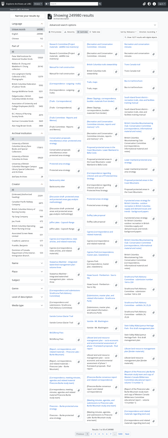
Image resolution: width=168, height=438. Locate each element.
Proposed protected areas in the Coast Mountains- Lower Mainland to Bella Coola (103, 150)
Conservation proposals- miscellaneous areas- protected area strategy (65, 141)
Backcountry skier (57, 180)
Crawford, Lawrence (27, 241)
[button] (144, 3)
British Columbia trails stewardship (102, 64)
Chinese (27, 39)
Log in (161, 4)
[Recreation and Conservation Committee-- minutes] (100, 45)
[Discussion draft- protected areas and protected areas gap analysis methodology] (64, 199)
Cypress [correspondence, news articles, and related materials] (63, 240)
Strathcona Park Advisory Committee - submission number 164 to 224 (138, 279)
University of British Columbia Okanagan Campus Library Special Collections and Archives (27, 168)
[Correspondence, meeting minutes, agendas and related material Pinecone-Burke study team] (65, 380)
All (13, 51)
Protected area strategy (60, 164)
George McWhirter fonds (27, 92)
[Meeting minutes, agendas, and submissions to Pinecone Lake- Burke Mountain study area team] (101, 403)
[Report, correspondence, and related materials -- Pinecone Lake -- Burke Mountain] (65, 352)
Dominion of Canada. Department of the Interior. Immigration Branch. (27, 253)
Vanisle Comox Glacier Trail (61, 316)
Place (14, 271)
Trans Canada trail (132, 64)
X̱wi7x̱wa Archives (27, 177)
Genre (15, 288)
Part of (15, 46)
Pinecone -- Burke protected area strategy (64, 407)
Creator (16, 184)
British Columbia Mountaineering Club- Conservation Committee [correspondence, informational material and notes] (138, 127)
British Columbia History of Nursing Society (27, 210)
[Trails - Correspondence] (60, 101)
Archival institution (22, 133)
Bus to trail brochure (133, 81)
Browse (37, 4)
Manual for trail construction (62, 67)
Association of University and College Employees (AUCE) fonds (27, 106)
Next (127, 434)
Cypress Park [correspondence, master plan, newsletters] (100, 253)
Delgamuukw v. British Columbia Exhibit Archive (27, 97)
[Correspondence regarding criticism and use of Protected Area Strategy (102, 176)
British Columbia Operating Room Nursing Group (27, 227)
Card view (84, 32)
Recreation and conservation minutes (136, 45)
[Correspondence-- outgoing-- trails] (65, 83)
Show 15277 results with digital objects (142, 37)
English (27, 34)
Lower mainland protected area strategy (138, 161)
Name (15, 263)
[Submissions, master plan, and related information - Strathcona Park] (101, 298)
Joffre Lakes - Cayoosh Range (62, 222)
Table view (96, 32)
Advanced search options (63, 24)
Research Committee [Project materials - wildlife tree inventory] (64, 45)
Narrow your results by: (27, 15)
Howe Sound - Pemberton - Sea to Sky (101, 276)
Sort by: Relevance (128, 32)
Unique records (27, 30)
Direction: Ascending (147, 32)
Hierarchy (71, 32)
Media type (18, 305)
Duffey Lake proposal (96, 215)
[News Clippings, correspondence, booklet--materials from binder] (101, 99)
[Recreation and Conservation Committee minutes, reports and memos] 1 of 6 (101, 124)
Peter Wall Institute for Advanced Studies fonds (27, 57)
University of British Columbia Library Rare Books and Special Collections (27, 147)
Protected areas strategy (97, 199)
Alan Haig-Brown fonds (27, 126)
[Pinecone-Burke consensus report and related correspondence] (102, 378)
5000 (120, 434)
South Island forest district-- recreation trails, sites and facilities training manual (139, 100)
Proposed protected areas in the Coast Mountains (138, 181)
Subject (16, 280)
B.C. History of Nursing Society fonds (27, 115)
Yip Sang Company (27, 217)
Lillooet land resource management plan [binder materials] (139, 350)
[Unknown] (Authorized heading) (27, 195)
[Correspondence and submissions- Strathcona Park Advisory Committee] (65, 293)
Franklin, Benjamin (27, 246)
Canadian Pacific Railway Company (27, 203)
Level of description (22, 296)
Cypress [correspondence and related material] (100, 233)
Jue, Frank (27, 222)
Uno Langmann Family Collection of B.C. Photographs (27, 77)
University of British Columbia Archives (27, 157)
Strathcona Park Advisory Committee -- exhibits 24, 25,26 (137, 304)
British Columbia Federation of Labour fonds (27, 85)
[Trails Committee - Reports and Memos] (63, 119)
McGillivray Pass (56, 332)
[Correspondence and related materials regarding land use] (137, 412)
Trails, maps (92, 82)
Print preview (56, 32)
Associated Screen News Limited (27, 234)
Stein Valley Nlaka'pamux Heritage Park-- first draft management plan (139, 327)
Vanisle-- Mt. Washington (97, 321)
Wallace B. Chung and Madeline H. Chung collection (27, 66)
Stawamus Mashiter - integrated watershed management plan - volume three (63, 265)
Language (17, 23)
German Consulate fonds (27, 121)
